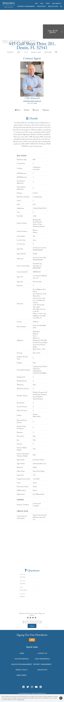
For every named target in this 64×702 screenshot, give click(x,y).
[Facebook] (23, 687)
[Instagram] (32, 687)
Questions (46, 110)
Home (4, 41)
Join (32, 640)
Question (22, 594)
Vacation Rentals (22, 659)
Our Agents (56, 3)
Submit (32, 626)
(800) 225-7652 (53, 6)
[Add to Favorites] (56, 52)
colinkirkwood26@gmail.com (32, 101)
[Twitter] (28, 687)
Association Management (21, 664)
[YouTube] (36, 687)
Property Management (26, 6)
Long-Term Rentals (42, 659)
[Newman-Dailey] (8, 8)
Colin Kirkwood (32, 98)
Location (36, 110)
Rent (48, 3)
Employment (22, 675)
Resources (41, 6)
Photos (18, 110)
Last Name (22, 581)
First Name (23, 574)
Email (21, 587)
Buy (36, 3)
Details (27, 110)
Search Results (29, 41)
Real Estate (15, 41)
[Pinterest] (40, 687)
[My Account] (61, 6)
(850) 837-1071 (42, 670)
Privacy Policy (22, 670)
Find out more (20, 699)
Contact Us (42, 653)
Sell (42, 3)
